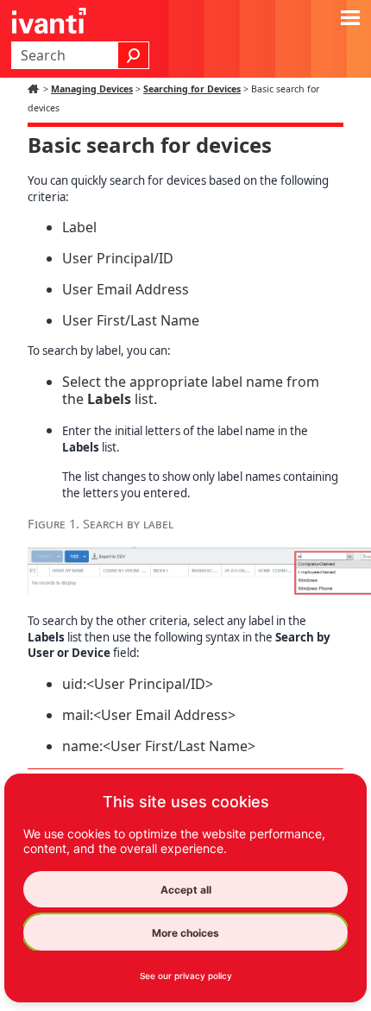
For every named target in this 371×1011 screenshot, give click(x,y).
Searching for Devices (192, 89)
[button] (133, 55)
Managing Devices (92, 89)
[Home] (35, 89)
